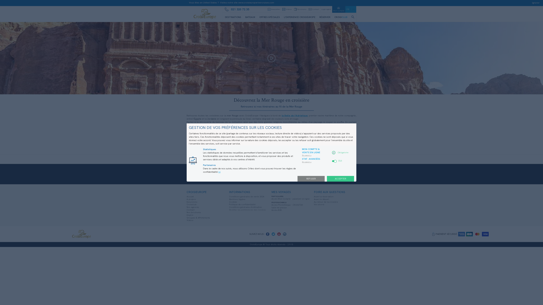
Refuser (311, 178)
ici (219, 171)
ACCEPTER (340, 178)
